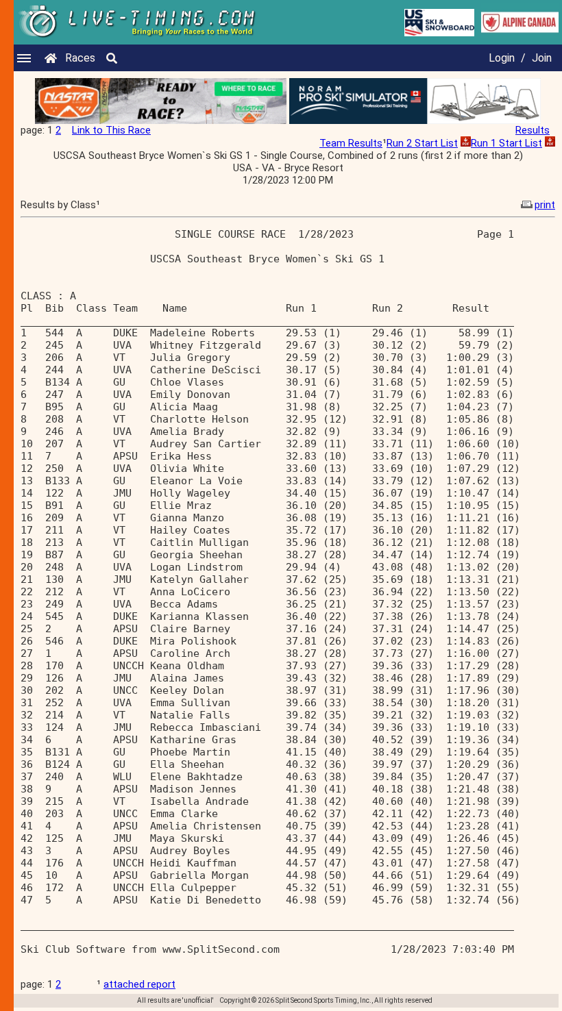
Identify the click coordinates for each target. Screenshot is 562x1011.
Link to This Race (111, 130)
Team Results (350, 143)
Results (532, 130)
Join (542, 57)
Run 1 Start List (506, 143)
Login (502, 57)
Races (80, 57)
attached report (139, 984)
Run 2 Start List (422, 143)
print (545, 205)
